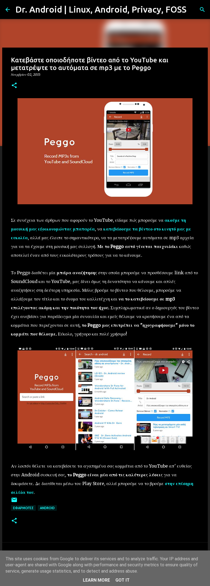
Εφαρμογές (23, 508)
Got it (122, 580)
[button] (14, 85)
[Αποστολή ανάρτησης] (14, 502)
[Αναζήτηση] (194, 9)
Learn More (96, 580)
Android (47, 508)
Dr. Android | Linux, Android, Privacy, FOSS (100, 9)
